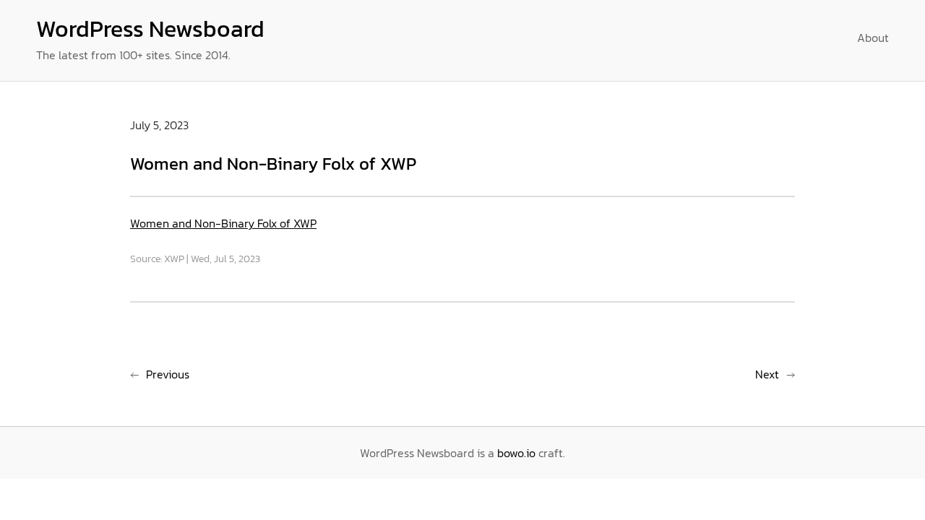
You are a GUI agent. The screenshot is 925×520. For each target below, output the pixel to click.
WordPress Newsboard (150, 29)
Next (767, 374)
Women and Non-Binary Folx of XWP (223, 223)
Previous (167, 374)
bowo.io (516, 453)
